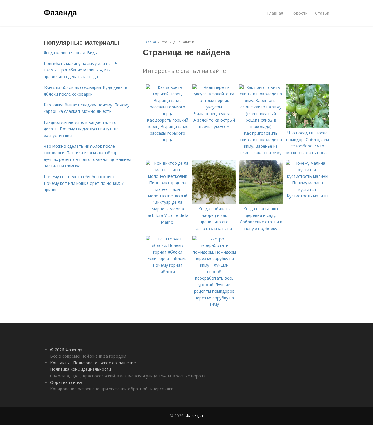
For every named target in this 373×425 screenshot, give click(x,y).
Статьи (322, 13)
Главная (275, 13)
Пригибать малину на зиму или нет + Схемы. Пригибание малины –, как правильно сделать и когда (80, 70)
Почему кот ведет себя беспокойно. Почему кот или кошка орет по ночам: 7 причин (84, 183)
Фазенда (60, 12)
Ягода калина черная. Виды (71, 52)
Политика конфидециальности (80, 369)
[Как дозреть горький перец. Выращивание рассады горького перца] (167, 113)
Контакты (60, 363)
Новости (299, 13)
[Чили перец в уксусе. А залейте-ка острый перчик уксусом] (214, 107)
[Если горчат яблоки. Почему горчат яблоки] (167, 252)
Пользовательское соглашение (104, 363)
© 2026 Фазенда (66, 349)
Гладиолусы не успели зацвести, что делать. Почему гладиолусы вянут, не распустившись (81, 129)
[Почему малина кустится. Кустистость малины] (307, 176)
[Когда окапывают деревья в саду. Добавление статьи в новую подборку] (261, 202)
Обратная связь (66, 382)
